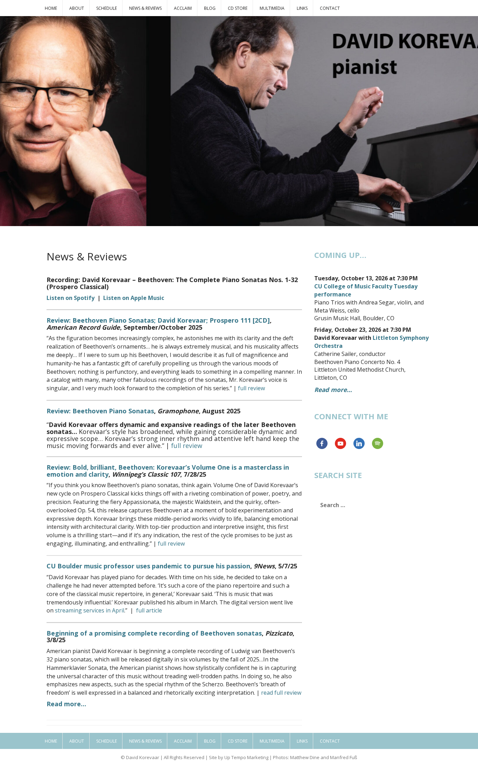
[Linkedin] (359, 443)
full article (149, 610)
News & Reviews (145, 8)
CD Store (237, 8)
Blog (210, 8)
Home (51, 8)
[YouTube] (340, 443)
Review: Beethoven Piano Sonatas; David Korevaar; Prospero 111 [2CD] (158, 320)
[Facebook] (322, 443)
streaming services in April (89, 610)
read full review (281, 692)
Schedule (106, 8)
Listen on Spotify (70, 298)
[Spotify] (377, 443)
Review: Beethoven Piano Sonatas (100, 411)
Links (302, 8)
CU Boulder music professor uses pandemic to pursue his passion (148, 566)
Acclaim (183, 8)
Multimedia (272, 8)
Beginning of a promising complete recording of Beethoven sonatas (154, 633)
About (76, 8)
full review (251, 388)
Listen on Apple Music (133, 298)
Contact (330, 8)
